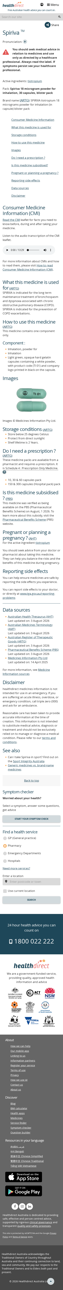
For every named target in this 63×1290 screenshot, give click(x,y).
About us (15, 1089)
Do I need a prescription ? (28, 158)
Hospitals (14, 861)
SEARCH (31, 899)
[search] (59, 17)
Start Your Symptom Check (31, 818)
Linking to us (17, 1055)
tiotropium (35, 81)
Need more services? (16, 868)
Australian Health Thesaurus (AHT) (30, 617)
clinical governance (41, 1222)
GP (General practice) (22, 838)
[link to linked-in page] (29, 1206)
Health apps (17, 1113)
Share (55, 25)
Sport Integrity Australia (28, 761)
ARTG (24, 100)
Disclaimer (18, 196)
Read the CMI (11, 220)
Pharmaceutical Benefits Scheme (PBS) (33, 650)
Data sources (20, 188)
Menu (54, 5)
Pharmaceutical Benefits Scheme (24, 520)
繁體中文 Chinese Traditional (27, 1161)
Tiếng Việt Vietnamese (23, 1165)
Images (16, 150)
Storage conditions (23, 135)
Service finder (18, 1123)
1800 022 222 (33, 941)
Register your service (22, 1065)
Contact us (16, 1084)
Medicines (16, 1118)
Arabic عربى (17, 1146)
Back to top (31, 780)
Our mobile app (19, 1051)
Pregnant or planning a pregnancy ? (34, 173)
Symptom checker (20, 1127)
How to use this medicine (28, 142)
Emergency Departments (24, 853)
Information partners (22, 1060)
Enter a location (13, 876)
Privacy (14, 1075)
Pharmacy (14, 846)
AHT (33, 538)
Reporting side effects (25, 180)
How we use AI (18, 1080)
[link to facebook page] (15, 1206)
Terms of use (18, 1070)
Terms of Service (20, 1236)
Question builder (20, 1132)
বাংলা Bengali (17, 1151)
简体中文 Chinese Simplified (26, 1156)
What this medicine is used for (31, 127)
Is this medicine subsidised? (29, 165)
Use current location (21, 891)
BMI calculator (18, 1108)
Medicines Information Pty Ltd (27, 658)
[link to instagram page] (22, 1206)
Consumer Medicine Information (32, 120)
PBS (9, 498)
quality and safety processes (34, 1226)
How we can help (20, 1046)
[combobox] (31, 17)
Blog (13, 1103)
